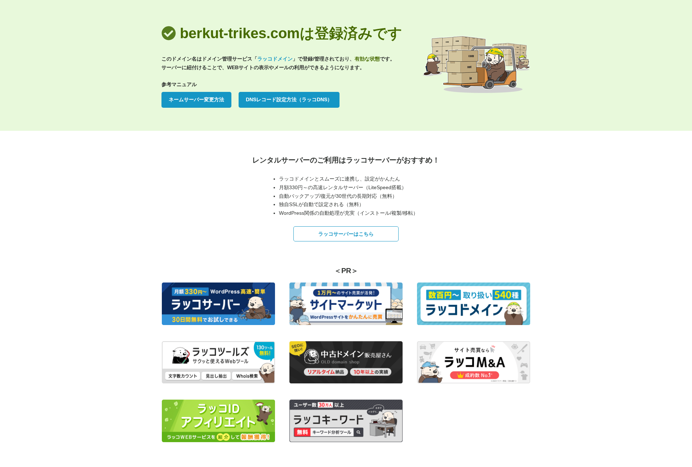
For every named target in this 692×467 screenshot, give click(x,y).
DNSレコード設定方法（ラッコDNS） (289, 99)
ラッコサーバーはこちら (346, 234)
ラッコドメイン (275, 59)
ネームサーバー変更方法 (196, 99)
